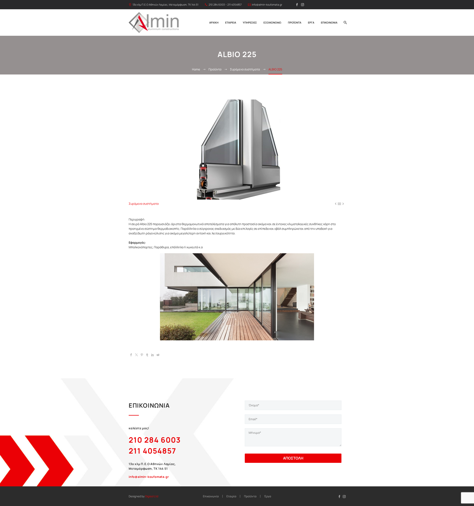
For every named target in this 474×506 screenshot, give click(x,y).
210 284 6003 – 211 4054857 (225, 4)
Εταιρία (231, 496)
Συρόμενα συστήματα (144, 204)
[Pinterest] (141, 354)
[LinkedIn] (152, 354)
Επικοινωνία (329, 22)
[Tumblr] (147, 354)
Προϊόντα (294, 22)
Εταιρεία (230, 22)
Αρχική (213, 22)
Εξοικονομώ (272, 22)
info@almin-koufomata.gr (267, 4)
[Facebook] (297, 4)
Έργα (311, 22)
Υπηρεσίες (250, 22)
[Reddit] (157, 354)
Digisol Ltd (151, 496)
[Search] (344, 22)
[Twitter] (136, 354)
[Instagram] (302, 4)
